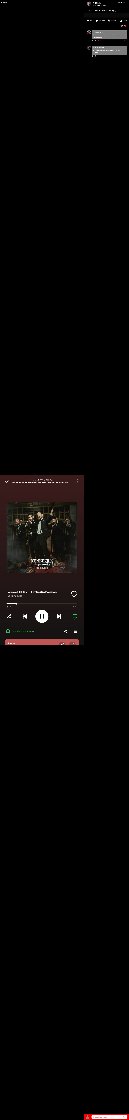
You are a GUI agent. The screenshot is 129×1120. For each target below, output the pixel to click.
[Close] (4, 2)
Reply (99, 40)
